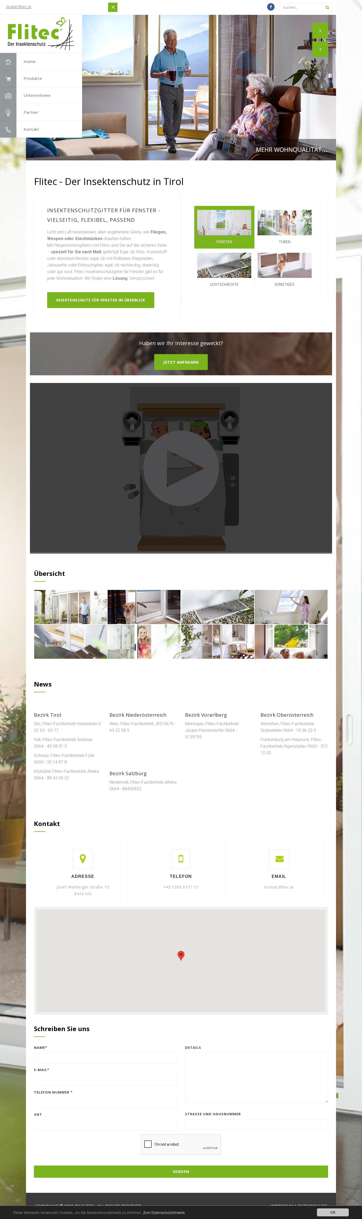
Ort (38, 1114)
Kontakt (31, 129)
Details (193, 1047)
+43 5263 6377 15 (180, 887)
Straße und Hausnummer (213, 1114)
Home (30, 61)
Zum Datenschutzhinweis (164, 1212)
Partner (31, 112)
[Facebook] (271, 7)
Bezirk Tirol (47, 714)
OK (332, 1212)
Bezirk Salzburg (128, 773)
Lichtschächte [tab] (224, 284)
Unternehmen (37, 95)
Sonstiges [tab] (284, 284)
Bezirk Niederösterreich (137, 714)
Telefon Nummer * (53, 1092)
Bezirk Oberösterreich (287, 714)
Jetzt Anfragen (181, 362)
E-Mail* (41, 1069)
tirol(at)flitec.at (18, 6)
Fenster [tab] (224, 242)
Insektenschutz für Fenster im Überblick (100, 300)
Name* (40, 1047)
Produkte (33, 78)
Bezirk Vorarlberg (206, 714)
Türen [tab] (284, 242)
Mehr (98, 693)
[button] (320, 49)
